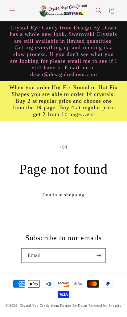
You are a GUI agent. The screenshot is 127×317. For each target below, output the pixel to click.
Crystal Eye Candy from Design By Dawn (53, 305)
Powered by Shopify (105, 305)
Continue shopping (63, 194)
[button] (12, 10)
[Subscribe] (98, 255)
